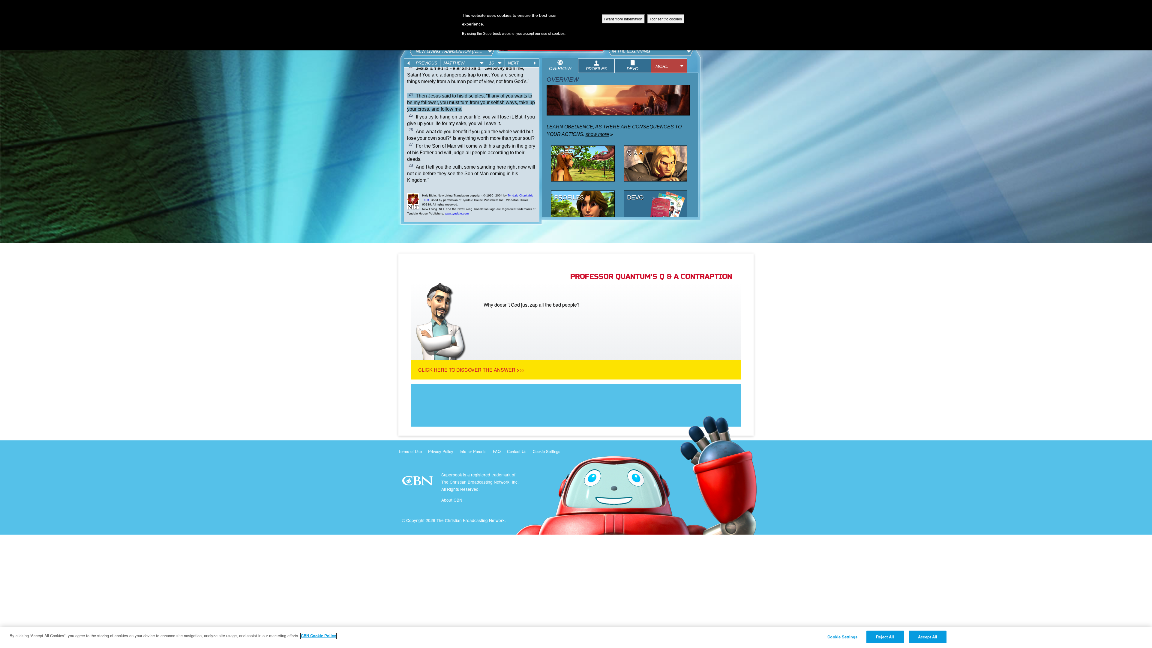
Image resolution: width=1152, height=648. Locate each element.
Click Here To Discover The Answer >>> (471, 369)
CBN (418, 482)
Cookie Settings (546, 451)
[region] (576, 637)
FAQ (497, 451)
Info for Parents (473, 451)
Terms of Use (410, 451)
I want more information (623, 18)
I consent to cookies (666, 18)
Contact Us (516, 451)
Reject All (885, 637)
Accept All (927, 637)
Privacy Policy (440, 451)
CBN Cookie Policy (318, 635)
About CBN (451, 500)
